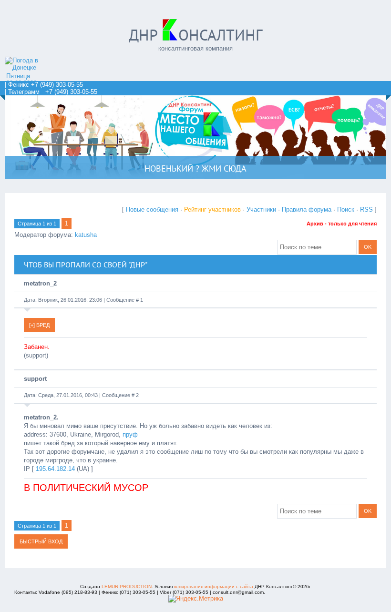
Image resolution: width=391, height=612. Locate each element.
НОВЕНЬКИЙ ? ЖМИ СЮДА (195, 168)
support (35, 378)
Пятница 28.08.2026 (21, 79)
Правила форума (306, 209)
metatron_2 (40, 283)
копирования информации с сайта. (214, 586)
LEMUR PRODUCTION (127, 586)
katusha (86, 234)
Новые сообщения (152, 209)
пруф (130, 434)
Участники (261, 209)
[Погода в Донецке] (31, 67)
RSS (366, 209)
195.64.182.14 (55, 468)
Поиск (345, 209)
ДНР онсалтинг (195, 35)
